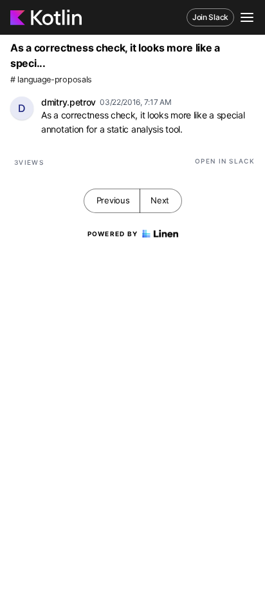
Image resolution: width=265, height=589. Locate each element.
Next (160, 200)
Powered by (112, 234)
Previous (113, 200)
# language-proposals (51, 79)
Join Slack (210, 17)
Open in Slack (225, 161)
